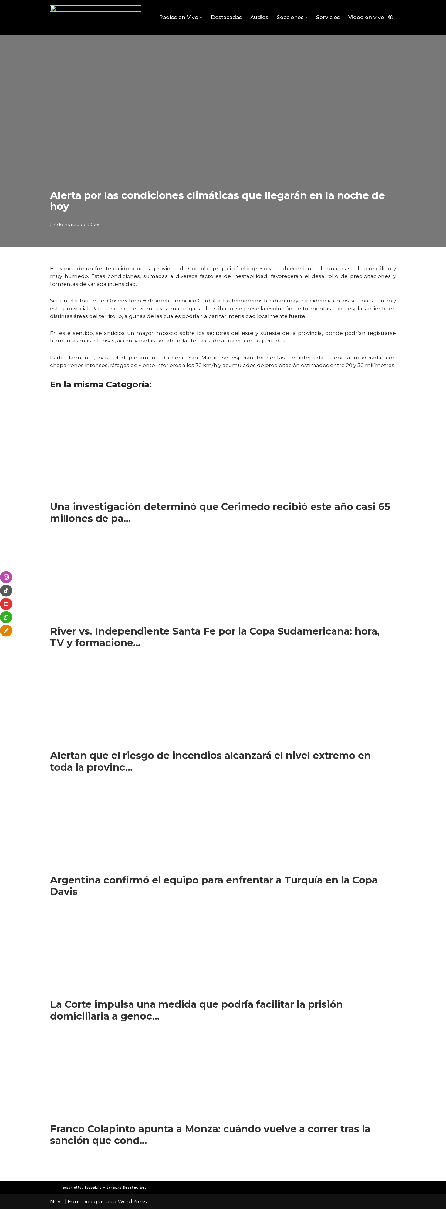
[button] (201, 17)
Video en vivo (366, 17)
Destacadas (226, 17)
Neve (57, 1201)
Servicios (328, 17)
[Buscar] (390, 17)
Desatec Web (135, 1188)
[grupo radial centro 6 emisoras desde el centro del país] (95, 17)
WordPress (132, 1201)
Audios (259, 17)
